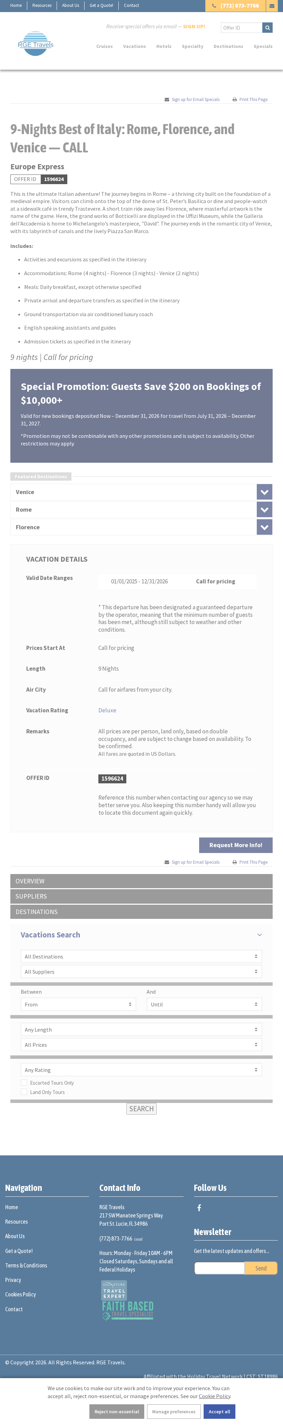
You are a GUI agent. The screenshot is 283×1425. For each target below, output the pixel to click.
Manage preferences (174, 1411)
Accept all (219, 1411)
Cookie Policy (214, 1396)
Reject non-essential (117, 1411)
